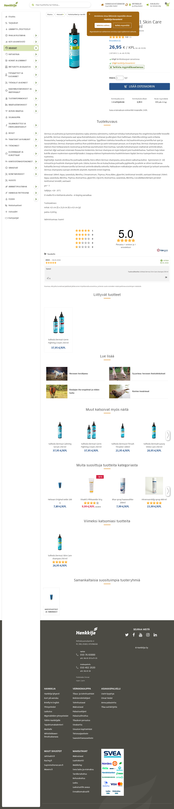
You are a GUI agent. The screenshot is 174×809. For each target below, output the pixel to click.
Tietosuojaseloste (80, 733)
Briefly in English (51, 702)
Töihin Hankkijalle (52, 720)
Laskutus (48, 711)
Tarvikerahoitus (80, 774)
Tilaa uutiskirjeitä (109, 707)
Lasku (75, 782)
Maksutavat (78, 707)
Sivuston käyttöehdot (82, 729)
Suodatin (51, 254)
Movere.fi (48, 769)
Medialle (48, 729)
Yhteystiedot (50, 707)
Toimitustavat (79, 702)
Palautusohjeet (79, 711)
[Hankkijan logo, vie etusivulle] (11, 4)
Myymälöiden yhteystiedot (56, 715)
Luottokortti (78, 760)
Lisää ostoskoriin (141, 86)
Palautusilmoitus (80, 715)
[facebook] (134, 635)
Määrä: (112, 78)
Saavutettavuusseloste (83, 738)
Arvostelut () (115, 40)
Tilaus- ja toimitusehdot (83, 693)
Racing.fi (48, 760)
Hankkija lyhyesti (52, 693)
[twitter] (127, 635)
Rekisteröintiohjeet (81, 698)
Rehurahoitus (79, 778)
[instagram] (148, 635)
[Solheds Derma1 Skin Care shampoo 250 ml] (75, 45)
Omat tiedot (107, 698)
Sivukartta (77, 724)
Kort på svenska (51, 698)
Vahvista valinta (103, 25)
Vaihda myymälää (122, 25)
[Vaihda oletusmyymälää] (126, 4)
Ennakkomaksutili (81, 791)
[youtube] (141, 635)
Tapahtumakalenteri (53, 724)
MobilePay (77, 765)
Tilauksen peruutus (81, 720)
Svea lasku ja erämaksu (83, 769)
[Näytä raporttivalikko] (166, 278)
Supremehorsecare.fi (53, 765)
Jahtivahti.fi (49, 756)
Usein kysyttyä (107, 693)
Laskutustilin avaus (81, 787)
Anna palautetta (108, 702)
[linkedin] (156, 635)
